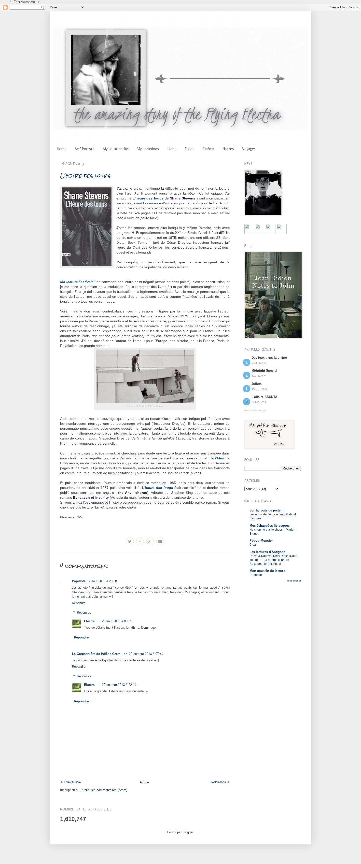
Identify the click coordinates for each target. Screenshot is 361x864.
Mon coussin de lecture (267, 571)
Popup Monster (261, 540)
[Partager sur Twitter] (130, 541)
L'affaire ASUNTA (264, 397)
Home (62, 149)
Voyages (249, 149)
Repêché (256, 575)
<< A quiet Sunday (70, 781)
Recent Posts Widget (255, 410)
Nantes (228, 149)
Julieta (256, 384)
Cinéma (208, 149)
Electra (89, 621)
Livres (171, 149)
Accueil (145, 782)
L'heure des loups (85, 175)
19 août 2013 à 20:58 (102, 581)
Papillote (78, 581)
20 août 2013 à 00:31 (117, 621)
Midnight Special (264, 370)
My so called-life (115, 149)
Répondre (78, 603)
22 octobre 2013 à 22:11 (119, 685)
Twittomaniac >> (220, 781)
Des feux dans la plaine (269, 357)
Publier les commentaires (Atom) (104, 790)
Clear (253, 544)
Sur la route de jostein (266, 510)
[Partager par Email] (160, 541)
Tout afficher (294, 580)
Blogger (187, 832)
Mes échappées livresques (270, 525)
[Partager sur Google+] (150, 541)
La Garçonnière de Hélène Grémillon (99, 654)
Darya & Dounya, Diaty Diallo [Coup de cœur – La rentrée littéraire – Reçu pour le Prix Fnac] (273, 560)
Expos (189, 149)
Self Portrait (84, 149)
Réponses (84, 612)
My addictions (148, 149)
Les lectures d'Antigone (267, 552)
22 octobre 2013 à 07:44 (146, 654)
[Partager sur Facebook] (140, 541)
